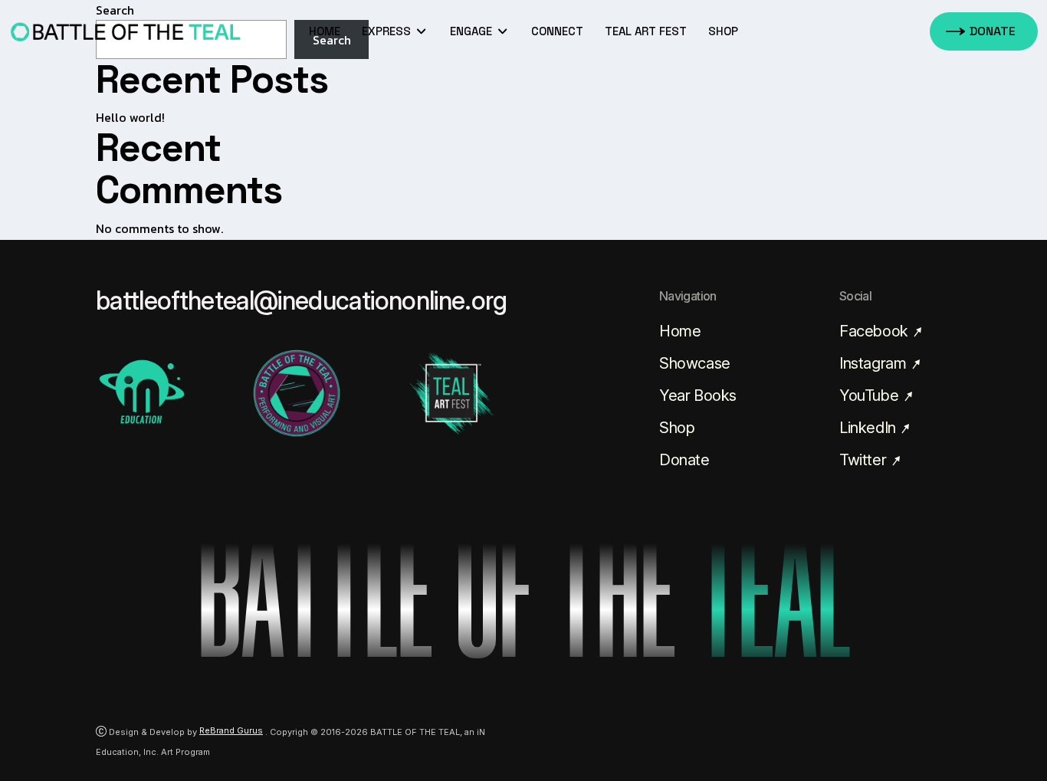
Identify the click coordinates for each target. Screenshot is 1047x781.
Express (388, 31)
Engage (472, 31)
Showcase (694, 363)
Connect (557, 31)
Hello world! (130, 117)
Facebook (875, 331)
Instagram (874, 363)
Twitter (864, 460)
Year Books (698, 395)
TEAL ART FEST (646, 31)
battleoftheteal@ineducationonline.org (301, 300)
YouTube (870, 395)
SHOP (723, 31)
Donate (684, 460)
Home (324, 31)
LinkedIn (869, 427)
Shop (676, 427)
